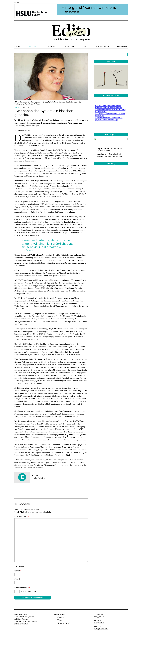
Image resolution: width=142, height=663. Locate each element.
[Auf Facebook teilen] (17, 490)
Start (17, 47)
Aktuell (33, 47)
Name (17, 571)
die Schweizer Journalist (109, 149)
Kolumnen (68, 47)
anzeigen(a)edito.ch (101, 629)
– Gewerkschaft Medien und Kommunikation (109, 155)
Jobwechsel (102, 47)
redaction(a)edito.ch (21, 624)
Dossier (50, 47)
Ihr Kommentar (21, 516)
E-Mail (17, 579)
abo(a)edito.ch (99, 623)
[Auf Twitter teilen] (24, 490)
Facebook (60, 617)
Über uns (122, 47)
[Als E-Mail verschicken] (32, 490)
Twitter (59, 620)
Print (85, 47)
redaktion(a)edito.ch (21, 619)
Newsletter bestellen (64, 623)
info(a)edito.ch (99, 617)
